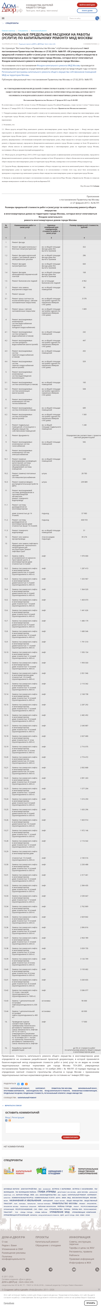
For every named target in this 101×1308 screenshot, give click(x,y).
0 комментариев (90, 44)
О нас (5, 1241)
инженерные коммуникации (84, 1091)
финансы (34, 1215)
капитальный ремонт (20, 1088)
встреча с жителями (61, 1189)
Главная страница (8, 30)
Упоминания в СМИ (12, 1249)
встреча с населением (83, 1189)
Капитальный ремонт (39, 30)
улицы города (27, 1212)
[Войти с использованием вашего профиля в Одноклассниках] (10, 1120)
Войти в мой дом (87, 5)
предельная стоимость (33, 1093)
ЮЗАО (88, 1215)
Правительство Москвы (61, 1088)
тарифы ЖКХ (77, 1209)
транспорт (8, 1212)
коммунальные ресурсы (23, 1198)
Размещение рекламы (14, 1252)
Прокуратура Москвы (11, 1206)
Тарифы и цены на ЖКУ (81, 1247)
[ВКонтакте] (22, 1084)
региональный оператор (55, 1093)
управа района (41, 1212)
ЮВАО (82, 1215)
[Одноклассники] (26, 1084)
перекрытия (31, 1204)
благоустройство (29, 1189)
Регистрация (18, 1117)
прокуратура (92, 1204)
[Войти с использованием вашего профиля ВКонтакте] (6, 1120)
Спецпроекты (23, 30)
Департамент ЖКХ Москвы (67, 1192)
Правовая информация (81, 1258)
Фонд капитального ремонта (57, 1091)
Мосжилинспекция (80, 1198)
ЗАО (59, 1195)
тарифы (67, 1209)
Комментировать (70, 1137)
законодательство (34, 1091)
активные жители (12, 1189)
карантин (7, 1198)
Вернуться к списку (13, 1105)
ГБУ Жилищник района (26, 1192)
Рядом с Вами (9, 1245)
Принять (90, 1303)
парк (16, 1204)
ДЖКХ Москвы (83, 1192)
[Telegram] (18, 1084)
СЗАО (46, 1209)
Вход (7, 1117)
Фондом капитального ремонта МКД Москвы (58, 65)
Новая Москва (60, 1201)
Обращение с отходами (55, 1172)
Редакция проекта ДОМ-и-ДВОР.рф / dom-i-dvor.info (37, 44)
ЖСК (37, 1195)
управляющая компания (84, 1212)
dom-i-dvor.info (26, 1282)
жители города (23, 1195)
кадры (64, 1195)
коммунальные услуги (45, 1198)
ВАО (40, 1189)
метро (58, 1198)
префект (82, 1204)
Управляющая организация (16, 1215)
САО (36, 1209)
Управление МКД (60, 1212)
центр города (70, 1215)
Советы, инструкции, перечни (80, 1243)
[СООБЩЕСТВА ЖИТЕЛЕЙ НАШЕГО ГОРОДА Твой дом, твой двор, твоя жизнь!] (12, 8)
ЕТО (13, 1195)
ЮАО (77, 1215)
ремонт (77, 1206)
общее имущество (74, 1093)
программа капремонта (14, 1091)
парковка (22, 1204)
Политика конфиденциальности (13, 1257)
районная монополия (47, 1206)
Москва (93, 1198)
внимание (47, 1189)
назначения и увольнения (25, 1200)
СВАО (40, 1209)
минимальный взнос (87, 1088)
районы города (65, 1206)
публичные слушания (28, 1206)
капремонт (40, 1088)
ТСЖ (17, 1212)
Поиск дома (87, 11)
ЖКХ (32, 1195)
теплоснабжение (90, 1209)
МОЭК (6, 1201)
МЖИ (64, 1198)
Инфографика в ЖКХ (80, 1262)
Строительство (56, 1209)
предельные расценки (13, 1093)
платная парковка (44, 1204)
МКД (69, 1198)
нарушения (48, 1201)
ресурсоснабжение (24, 1209)
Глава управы (47, 1191)
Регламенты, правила (80, 1251)
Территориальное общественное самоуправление (88, 1171)
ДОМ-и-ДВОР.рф (9, 1282)
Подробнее (9, 1303)
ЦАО (62, 1215)
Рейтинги (74, 1255)
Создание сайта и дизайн (16, 1289)
